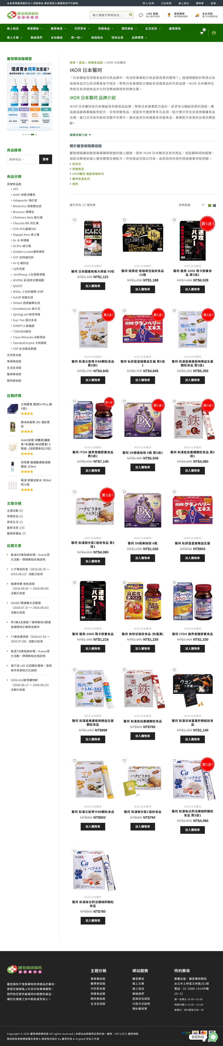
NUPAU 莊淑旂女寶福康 (28, 280)
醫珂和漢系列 (81, 179)
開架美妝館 (14, 380)
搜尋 (46, 159)
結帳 (213, 3)
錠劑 (75, 184)
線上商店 (184, 3)
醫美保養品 (14, 533)
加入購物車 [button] (93, 286)
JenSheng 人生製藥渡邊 (29, 274)
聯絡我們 (138, 993)
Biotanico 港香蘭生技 (27, 206)
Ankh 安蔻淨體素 (24, 194)
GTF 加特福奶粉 (23, 257)
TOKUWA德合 (22, 331)
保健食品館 (14, 184)
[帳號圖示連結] (214, 33)
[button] (41, 28)
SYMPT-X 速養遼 (23, 326)
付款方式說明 (141, 1004)
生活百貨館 (14, 368)
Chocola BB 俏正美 (26, 223)
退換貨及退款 (141, 998)
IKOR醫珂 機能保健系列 (88, 174)
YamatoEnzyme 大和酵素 (30, 343)
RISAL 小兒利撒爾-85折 (28, 291)
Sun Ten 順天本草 (25, 320)
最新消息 (12, 527)
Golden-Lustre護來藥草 (29, 251)
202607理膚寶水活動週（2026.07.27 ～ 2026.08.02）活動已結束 (31, 607)
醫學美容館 (14, 374)
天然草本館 (14, 355)
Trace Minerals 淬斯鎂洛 (29, 337)
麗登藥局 (138, 978)
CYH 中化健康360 (24, 229)
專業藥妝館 (14, 361)
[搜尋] (131, 15)
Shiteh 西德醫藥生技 (26, 303)
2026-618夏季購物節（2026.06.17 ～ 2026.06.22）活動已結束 (31, 684)
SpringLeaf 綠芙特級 (26, 314)
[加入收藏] (74, 220)
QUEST (18, 286)
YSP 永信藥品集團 (24, 348)
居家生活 (12, 522)
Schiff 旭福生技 (23, 297)
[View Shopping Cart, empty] (201, 33)
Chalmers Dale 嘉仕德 (28, 217)
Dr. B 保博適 (21, 240)
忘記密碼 (166, 3)
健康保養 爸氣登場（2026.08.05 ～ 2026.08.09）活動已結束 (31, 588)
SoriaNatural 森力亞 (26, 308)
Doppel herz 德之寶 (26, 234)
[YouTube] (204, 1040)
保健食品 (12, 516)
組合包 (76, 164)
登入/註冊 (148, 3)
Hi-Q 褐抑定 (21, 263)
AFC (15, 189)
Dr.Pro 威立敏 (22, 246)
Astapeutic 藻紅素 (25, 200)
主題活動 (12, 510)
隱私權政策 (139, 1008)
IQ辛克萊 (19, 269)
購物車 (200, 3)
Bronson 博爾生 (23, 212)
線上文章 (138, 983)
